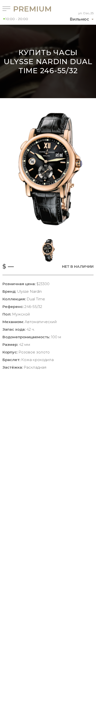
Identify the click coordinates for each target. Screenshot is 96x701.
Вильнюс (79, 19)
